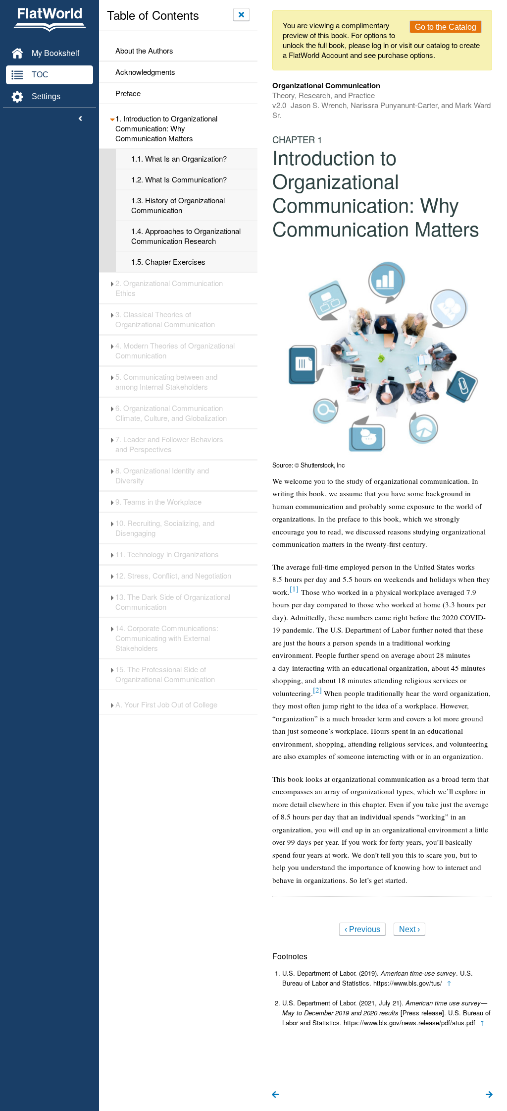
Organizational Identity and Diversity (162, 475)
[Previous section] (275, 1095)
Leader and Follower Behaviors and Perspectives (169, 444)
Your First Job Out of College (166, 704)
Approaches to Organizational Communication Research (186, 236)
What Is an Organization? (179, 159)
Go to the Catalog (445, 27)
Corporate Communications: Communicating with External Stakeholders (166, 638)
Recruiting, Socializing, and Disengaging (164, 528)
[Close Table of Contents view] (241, 14)
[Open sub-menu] (112, 118)
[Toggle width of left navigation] (80, 119)
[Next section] (489, 1095)
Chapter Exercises (168, 262)
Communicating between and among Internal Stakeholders (166, 382)
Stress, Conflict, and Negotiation (173, 576)
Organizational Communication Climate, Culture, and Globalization (171, 413)
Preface (128, 93)
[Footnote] (294, 588)
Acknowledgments (145, 72)
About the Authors (144, 51)
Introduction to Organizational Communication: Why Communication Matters (166, 128)
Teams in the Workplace (158, 502)
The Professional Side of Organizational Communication (165, 674)
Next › (409, 929)
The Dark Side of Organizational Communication (172, 602)
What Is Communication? (179, 179)
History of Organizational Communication (178, 205)
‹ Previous (362, 929)
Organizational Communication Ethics (169, 288)
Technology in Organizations (167, 554)
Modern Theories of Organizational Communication (175, 350)
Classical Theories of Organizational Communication (165, 319)
